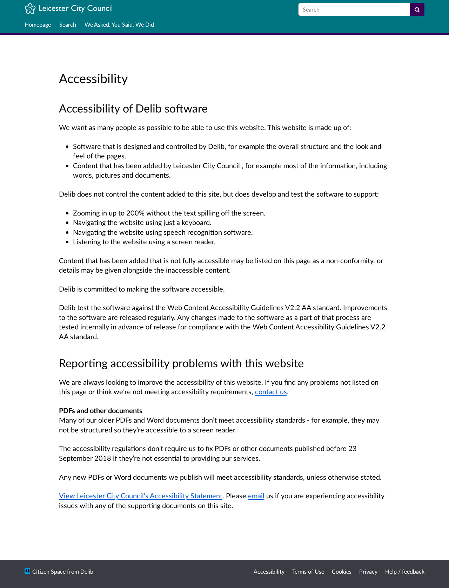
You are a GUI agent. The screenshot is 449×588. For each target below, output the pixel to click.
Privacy (368, 571)
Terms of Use (308, 571)
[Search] (417, 9)
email (256, 495)
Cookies (341, 571)
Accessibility (269, 571)
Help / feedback (404, 571)
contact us (271, 391)
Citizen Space (49, 571)
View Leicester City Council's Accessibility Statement (140, 495)
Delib (86, 571)
